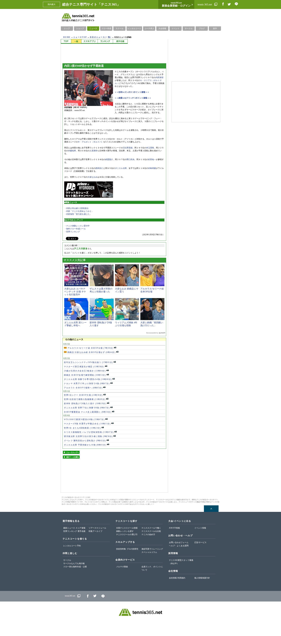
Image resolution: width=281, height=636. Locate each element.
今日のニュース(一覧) (100, 37)
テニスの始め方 (148, 534)
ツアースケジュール (97, 528)
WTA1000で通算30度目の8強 (84, 419)
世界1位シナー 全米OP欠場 (83, 395)
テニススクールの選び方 (127, 534)
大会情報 (162, 28)
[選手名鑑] (120, 41)
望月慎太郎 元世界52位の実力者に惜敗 (88, 436)
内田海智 (159, 77)
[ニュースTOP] (66, 41)
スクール (119, 28)
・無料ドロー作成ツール (75, 229)
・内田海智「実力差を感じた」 (78, 214)
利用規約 (181, 578)
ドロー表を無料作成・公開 (75, 567)
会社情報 (173, 578)
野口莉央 (130, 159)
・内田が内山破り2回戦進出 (76, 208)
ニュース (93, 28)
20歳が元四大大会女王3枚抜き (85, 371)
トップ (67, 28)
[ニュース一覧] (76, 41)
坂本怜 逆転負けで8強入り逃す (85, 403)
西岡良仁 (99, 168)
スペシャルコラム (149, 552)
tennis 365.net (205, 4)
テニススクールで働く (151, 528)
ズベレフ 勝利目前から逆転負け (85, 440)
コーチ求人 (149, 28)
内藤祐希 (72, 151)
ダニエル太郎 (121, 168)
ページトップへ (211, 508)
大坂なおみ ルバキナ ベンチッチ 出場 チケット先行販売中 (75, 291)
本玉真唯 (150, 148)
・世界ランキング (72, 232)
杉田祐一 (152, 159)
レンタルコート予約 (72, 546)
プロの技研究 (132, 549)
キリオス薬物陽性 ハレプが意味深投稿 (89, 432)
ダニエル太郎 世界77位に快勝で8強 (87, 408)
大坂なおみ (92, 177)
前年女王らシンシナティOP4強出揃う (88, 362)
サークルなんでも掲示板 (74, 563)
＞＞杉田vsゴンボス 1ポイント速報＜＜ (132, 92)
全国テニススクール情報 (127, 528)
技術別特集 (121, 549)
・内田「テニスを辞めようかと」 (79, 211)
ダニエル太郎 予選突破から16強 (85, 445)
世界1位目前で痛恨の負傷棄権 (85, 399)
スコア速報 (80, 528)
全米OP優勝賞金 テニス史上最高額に (87, 412)
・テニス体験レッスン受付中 (77, 226)
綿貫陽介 (109, 159)
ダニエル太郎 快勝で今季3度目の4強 (88, 379)
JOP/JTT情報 (174, 528)
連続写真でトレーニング (152, 549)
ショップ (80, 28)
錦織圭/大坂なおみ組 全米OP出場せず (91, 352)
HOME (66, 37)
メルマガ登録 (122, 567)
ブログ (202, 28)
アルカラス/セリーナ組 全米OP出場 (90, 348)
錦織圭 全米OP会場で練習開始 (85, 375)
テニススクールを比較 (151, 531)
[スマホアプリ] (89, 41)
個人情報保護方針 (202, 578)
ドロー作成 (106, 28)
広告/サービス (200, 542)
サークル (189, 28)
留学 (215, 28)
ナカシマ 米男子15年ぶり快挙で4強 (87, 383)
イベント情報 (200, 528)
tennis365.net (70, 596)
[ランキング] (105, 41)
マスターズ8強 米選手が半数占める (87, 424)
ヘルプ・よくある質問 (178, 546)
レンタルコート (134, 28)
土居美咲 (93, 151)
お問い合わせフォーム (178, 542)
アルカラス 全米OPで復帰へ (83, 388)
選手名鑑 (81, 531)
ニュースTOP (80, 37)
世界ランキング (70, 531)
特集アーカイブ (95, 531)
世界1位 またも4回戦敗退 (82, 428)
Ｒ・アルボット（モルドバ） (90, 142)
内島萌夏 (152, 168)
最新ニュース (69, 528)
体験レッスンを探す (125, 531)
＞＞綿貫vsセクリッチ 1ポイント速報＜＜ (133, 98)
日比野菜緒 (128, 148)
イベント (175, 28)
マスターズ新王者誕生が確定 (84, 366)
